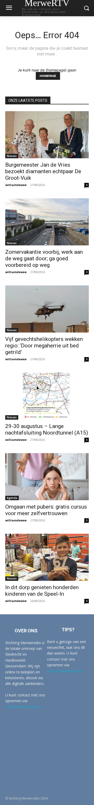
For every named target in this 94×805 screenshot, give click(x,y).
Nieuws (12, 156)
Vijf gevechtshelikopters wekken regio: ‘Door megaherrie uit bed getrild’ (44, 345)
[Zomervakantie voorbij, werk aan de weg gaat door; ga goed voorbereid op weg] (47, 221)
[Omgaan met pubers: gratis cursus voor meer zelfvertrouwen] (47, 476)
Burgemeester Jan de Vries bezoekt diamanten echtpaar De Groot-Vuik (43, 171)
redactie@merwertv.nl (23, 706)
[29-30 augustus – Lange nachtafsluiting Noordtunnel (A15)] (47, 396)
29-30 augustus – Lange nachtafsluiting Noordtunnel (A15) (46, 429)
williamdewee (16, 185)
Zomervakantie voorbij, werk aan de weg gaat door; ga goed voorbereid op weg (44, 258)
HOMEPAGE (48, 76)
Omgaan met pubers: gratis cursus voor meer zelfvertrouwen (46, 510)
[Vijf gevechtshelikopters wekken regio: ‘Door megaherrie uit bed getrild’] (47, 309)
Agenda (12, 498)
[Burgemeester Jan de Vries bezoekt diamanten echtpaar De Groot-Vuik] (47, 134)
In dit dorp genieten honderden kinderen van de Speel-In (42, 590)
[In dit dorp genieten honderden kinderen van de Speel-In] (47, 557)
